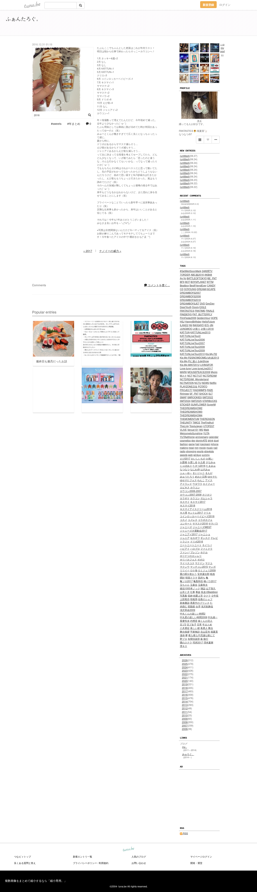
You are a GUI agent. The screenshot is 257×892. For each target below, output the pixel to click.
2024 (185, 667)
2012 (185, 708)
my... (184, 747)
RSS (185, 833)
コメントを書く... (158, 285)
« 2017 (87, 251)
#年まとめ (73, 124)
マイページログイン (201, 856)
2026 (185, 660)
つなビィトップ (22, 856)
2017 (185, 691)
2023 (185, 670)
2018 (185, 687)
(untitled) (185, 155)
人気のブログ (139, 856)
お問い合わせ (139, 863)
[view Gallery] (200, 139)
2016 (185, 694)
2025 (185, 663)
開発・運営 (196, 863)
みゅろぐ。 (188, 754)
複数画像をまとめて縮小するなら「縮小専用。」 (36, 881)
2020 (185, 680)
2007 (185, 725)
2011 (185, 712)
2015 (185, 698)
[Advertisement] (205, 24)
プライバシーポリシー (85, 863)
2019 (185, 684)
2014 (185, 701)
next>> (222, 52)
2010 (185, 715)
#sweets (56, 124)
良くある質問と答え (25, 863)
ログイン (224, 5)
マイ (199, 120)
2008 (185, 722)
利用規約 (103, 863)
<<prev (222, 46)
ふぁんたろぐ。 (23, 18)
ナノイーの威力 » (110, 251)
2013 (185, 705)
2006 (185, 729)
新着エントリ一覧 (82, 856)
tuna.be (128, 849)
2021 (185, 677)
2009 (185, 718)
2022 (185, 674)
